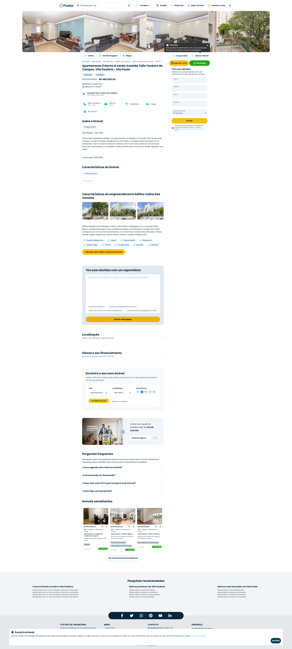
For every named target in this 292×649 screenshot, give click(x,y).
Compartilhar (182, 56)
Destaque (88, 75)
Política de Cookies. (197, 636)
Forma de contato (179, 111)
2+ (142, 392)
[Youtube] (160, 615)
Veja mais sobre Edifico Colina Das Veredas (103, 252)
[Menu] (230, 5)
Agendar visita (180, 63)
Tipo (90, 388)
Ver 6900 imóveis (98, 401)
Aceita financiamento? (97, 307)
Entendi (276, 640)
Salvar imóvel (202, 55)
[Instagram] (141, 615)
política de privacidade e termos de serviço (190, 130)
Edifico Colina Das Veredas (142, 61)
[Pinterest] (150, 615)
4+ (150, 392)
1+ (137, 392)
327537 (158, 61)
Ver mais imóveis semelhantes (123, 558)
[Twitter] (131, 615)
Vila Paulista (96, 61)
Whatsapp (104, 548)
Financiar (179, 5)
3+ (146, 392)
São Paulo (86, 61)
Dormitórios (141, 388)
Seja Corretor (197, 5)
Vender (163, 5)
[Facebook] (122, 615)
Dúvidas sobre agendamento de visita (123, 307)
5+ (154, 392)
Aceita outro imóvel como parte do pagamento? (106, 310)
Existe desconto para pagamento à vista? (142, 310)
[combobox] (189, 112)
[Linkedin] (170, 615)
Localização (117, 388)
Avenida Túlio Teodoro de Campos (116, 61)
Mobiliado (100, 75)
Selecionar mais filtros (120, 401)
